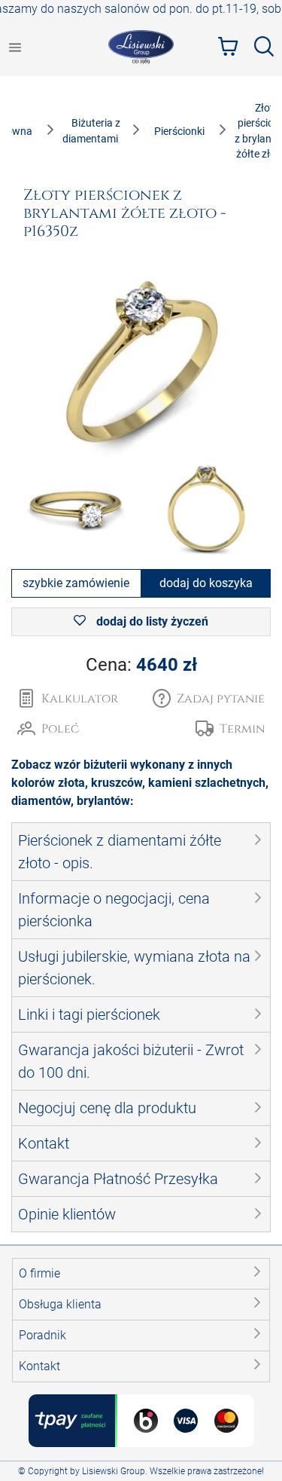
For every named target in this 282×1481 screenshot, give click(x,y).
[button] (209, 699)
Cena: (141, 664)
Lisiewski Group (113, 1471)
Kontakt (39, 1366)
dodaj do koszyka (206, 583)
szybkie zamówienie (76, 583)
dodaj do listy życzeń (150, 621)
